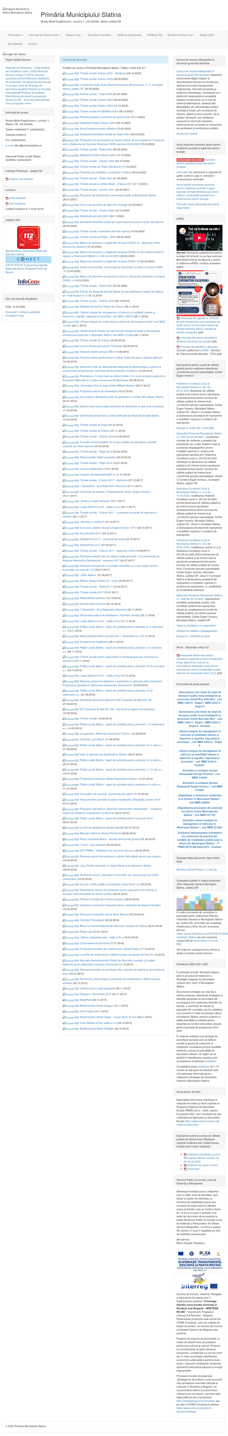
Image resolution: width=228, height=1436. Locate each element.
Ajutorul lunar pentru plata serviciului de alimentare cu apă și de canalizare (121, 406)
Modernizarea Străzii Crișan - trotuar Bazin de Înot (108, 1017)
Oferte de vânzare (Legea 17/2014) (27, 73)
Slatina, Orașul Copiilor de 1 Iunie (98, 580)
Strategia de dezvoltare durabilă (24, 87)
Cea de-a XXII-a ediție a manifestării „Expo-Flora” (107, 884)
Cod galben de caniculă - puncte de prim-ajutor (106, 794)
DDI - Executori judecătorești (33, 99)
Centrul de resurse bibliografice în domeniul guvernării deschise (196, 73)
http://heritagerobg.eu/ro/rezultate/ (196, 1401)
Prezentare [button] (14, 35)
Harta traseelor (17, 198)
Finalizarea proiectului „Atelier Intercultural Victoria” (108, 778)
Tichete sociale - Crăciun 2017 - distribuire (103, 480)
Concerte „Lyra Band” (91, 739)
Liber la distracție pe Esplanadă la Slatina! (103, 754)
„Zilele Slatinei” (88, 575)
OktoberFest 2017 (89, 545)
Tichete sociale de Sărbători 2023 (98, 111)
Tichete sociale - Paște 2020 (95, 285)
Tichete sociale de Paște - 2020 (97, 237)
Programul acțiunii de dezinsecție (98, 391)
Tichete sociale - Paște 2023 (95, 149)
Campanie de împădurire (93, 641)
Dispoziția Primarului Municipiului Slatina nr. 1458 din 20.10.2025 (199, 597)
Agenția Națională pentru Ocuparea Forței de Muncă (27, 268)
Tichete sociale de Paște (93, 425)
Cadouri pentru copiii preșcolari (97, 988)
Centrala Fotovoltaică (91, 920)
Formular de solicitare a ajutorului (199, 346)
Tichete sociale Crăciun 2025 (96, 79)
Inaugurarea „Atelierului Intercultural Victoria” (105, 733)
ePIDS (205, 350)
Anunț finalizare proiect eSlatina (97, 128)
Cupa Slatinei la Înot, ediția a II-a (98, 1023)
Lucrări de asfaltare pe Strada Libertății (101, 827)
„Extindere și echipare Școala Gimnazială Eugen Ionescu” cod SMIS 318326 (199, 786)
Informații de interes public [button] (43, 35)
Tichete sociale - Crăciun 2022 (96, 161)
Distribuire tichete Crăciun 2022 (97, 155)
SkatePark (85, 999)
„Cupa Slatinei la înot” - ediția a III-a (99, 621)
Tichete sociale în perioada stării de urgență (104, 231)
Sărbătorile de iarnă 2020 (94, 216)
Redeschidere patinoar (92, 598)
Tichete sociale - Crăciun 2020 (96, 210)
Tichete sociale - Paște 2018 (95, 451)
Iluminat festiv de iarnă (92, 604)
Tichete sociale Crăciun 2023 (96, 105)
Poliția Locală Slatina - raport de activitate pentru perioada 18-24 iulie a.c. (121, 760)
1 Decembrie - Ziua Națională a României (103, 486)
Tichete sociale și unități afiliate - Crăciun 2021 (105, 184)
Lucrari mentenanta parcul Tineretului (100, 346)
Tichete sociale (88, 718)
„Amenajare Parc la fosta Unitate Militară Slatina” (107, 385)
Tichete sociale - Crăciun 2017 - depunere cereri (107, 550)
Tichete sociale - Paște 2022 (95, 178)
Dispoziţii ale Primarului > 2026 (23, 67)
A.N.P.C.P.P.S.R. (15, 265)
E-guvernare (31, 265)
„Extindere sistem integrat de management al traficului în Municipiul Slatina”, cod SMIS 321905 (199, 823)
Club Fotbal (86, 1011)
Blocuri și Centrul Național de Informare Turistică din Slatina (113, 926)
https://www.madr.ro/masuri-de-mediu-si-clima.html (198, 1122)
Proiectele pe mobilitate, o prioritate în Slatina (105, 172)
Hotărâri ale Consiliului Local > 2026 (28, 69)
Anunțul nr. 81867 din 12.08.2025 (195, 428)
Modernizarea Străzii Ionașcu (96, 1005)
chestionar (211, 1061)
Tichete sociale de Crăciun (94, 340)
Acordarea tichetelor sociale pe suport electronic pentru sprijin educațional (121, 222)
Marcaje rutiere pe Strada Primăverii (100, 833)
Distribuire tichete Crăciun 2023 (97, 123)
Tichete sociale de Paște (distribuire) (100, 166)
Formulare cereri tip (17, 85)
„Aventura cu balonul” (91, 522)
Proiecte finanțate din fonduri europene (101, 899)
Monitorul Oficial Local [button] (180, 35)
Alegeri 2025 (207, 35)
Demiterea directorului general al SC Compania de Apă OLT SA (115, 700)
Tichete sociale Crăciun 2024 (96, 99)
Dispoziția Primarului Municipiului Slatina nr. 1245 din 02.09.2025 (199, 435)
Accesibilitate (15, 44)
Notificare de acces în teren (202, 1165)
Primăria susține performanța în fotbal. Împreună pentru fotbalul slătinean (121, 357)
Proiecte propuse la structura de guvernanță (104, 117)
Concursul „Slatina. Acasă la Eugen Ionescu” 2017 (108, 527)
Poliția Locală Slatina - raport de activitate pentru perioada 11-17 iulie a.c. (121, 769)
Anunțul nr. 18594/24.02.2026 (193, 636)
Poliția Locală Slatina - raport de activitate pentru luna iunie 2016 (116, 818)
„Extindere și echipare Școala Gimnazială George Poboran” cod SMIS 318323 (199, 774)
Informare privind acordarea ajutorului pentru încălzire (196, 163)
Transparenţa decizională (36, 82)
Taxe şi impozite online (18, 103)
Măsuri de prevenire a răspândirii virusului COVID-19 (109, 261)
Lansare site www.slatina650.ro (97, 474)
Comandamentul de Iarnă (94, 943)
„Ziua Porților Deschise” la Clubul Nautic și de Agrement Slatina (115, 865)
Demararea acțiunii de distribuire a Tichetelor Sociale (109, 615)
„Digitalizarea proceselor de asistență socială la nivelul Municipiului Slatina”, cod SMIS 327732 (199, 811)
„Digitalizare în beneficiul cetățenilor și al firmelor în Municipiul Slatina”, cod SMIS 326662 (199, 798)
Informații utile (184, 172)
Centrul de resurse (187, 133)
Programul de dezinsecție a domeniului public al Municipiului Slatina (117, 195)
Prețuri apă (85, 931)
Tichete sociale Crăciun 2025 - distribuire (102, 73)
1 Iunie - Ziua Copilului (92, 844)
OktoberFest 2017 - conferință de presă (102, 539)
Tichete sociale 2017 (91, 592)
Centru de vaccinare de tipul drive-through (103, 204)
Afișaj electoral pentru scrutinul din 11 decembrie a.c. (109, 636)
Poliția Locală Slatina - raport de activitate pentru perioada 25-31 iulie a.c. (121, 745)
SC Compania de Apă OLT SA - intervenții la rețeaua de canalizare (117, 709)
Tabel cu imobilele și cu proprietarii (196, 625)
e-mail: (9, 145)
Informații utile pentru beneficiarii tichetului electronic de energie (197, 339)
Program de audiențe (20, 179)
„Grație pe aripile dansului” (94, 501)
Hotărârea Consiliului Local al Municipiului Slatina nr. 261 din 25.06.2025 (194, 387)
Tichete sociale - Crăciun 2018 (96, 436)
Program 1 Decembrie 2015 (95, 994)
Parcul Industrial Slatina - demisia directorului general (109, 839)
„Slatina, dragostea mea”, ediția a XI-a (101, 937)
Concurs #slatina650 (91, 468)
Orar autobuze (16, 203)
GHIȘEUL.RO (154, 35)
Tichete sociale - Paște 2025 (95, 94)
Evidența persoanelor (130, 35)
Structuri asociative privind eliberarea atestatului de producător (27, 78)
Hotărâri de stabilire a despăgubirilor (197, 631)
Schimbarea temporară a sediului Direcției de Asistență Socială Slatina (119, 415)
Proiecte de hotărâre (33, 92)
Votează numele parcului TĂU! (96, 351)
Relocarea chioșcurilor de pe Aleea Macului (104, 914)
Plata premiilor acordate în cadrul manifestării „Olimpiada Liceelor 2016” (120, 799)
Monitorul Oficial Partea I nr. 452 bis (197, 869)
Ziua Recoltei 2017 (90, 533)
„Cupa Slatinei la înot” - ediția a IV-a (99, 507)
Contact (32, 44)
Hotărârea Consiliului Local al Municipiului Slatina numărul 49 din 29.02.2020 (202, 1158)
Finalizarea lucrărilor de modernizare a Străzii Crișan (109, 949)
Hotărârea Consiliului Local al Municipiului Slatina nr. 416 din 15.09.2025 (194, 492)
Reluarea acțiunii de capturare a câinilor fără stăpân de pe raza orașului (120, 856)
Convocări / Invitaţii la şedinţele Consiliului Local (23, 313)
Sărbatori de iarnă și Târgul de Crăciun (101, 306)
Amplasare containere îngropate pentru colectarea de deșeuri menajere (120, 905)
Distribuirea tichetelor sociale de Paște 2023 (104, 134)
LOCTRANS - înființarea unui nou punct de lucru (106, 850)
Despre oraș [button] (73, 35)
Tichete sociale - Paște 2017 (95, 586)
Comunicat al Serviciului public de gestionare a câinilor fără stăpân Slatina (121, 397)
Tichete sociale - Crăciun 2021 (96, 189)
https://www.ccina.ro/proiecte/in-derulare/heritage (194, 1409)
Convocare (193, 1169)
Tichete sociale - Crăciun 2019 (96, 301)
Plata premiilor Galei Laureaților (97, 457)
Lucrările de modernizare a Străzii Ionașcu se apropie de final (114, 954)
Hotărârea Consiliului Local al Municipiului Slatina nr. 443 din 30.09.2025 (194, 543)
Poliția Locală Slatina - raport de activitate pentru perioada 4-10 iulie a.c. (120, 784)
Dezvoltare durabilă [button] (99, 35)
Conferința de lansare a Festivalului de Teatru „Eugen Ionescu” (115, 491)
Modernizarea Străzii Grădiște (96, 1028)
